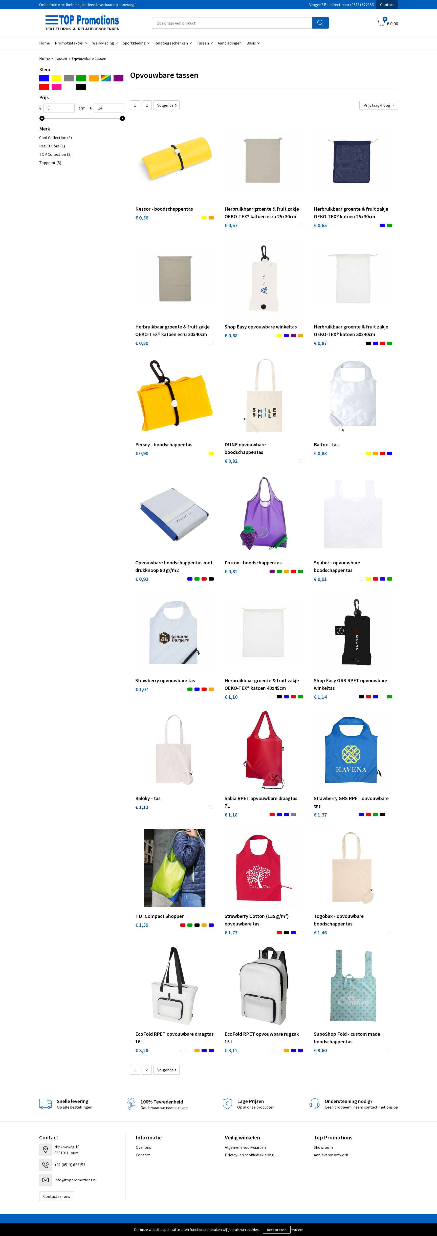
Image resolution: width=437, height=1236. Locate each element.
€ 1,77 (231, 932)
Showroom (323, 1147)
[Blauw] (44, 78)
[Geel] (56, 78)
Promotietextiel (69, 43)
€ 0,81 (231, 571)
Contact (387, 4)
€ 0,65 (320, 225)
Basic (251, 43)
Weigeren (297, 1229)
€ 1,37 (320, 814)
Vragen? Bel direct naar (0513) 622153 (341, 4)
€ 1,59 (141, 925)
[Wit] (69, 87)
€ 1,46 (320, 932)
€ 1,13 (141, 807)
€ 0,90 (141, 453)
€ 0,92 (231, 461)
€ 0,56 (141, 217)
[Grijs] (69, 78)
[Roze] (56, 87)
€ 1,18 (231, 814)
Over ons (143, 1147)
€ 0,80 (141, 343)
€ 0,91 (320, 579)
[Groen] (81, 78)
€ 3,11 (231, 1050)
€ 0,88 (231, 335)
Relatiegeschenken (171, 43)
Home (44, 43)
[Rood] (44, 87)
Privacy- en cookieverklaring (249, 1154)
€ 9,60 (320, 1050)
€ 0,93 (141, 579)
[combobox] (232, 23)
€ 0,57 (231, 225)
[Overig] (106, 78)
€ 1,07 (141, 689)
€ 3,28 (141, 1050)
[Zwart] (81, 87)
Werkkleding (103, 43)
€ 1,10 (231, 697)
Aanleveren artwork (331, 1154)
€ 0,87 (320, 343)
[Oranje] (94, 78)
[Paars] (118, 78)
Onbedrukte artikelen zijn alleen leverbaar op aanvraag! (87, 4)
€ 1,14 (320, 697)
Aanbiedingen (230, 43)
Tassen (203, 43)
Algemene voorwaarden (245, 1147)
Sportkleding (134, 43)
